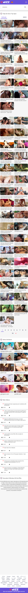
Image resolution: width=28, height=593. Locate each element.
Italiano (13, 579)
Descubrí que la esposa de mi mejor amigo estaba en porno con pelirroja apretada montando (14, 427)
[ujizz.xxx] (5, 2)
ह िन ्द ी (23, 576)
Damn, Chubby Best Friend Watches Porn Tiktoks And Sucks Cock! (13, 441)
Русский (18, 579)
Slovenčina (23, 584)
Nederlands (9, 584)
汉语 (18, 576)
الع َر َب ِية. (14, 578)
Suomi (13, 576)
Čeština (3, 578)
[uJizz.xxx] (14, 590)
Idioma (13, 2)
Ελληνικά (16, 582)
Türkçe (4, 584)
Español (24, 579)
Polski (3, 579)
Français (8, 576)
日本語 (21, 582)
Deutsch (23, 581)
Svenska (10, 582)
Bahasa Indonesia (5, 581)
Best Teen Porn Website (9, 447)
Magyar (8, 578)
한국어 (3, 576)
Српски (8, 585)
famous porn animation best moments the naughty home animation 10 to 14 (14, 461)
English (12, 581)
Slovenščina (16, 584)
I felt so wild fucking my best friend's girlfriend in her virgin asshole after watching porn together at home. (15, 412)
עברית (25, 578)
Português (20, 578)
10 (12, 333)
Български (18, 585)
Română (8, 579)
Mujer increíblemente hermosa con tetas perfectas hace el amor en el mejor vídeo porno (15, 419)
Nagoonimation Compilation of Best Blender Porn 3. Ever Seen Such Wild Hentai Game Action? (14, 469)
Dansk (26, 582)
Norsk (13, 585)
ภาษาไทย (18, 581)
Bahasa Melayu (4, 582)
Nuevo (25, 17)
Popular (3, 17)
